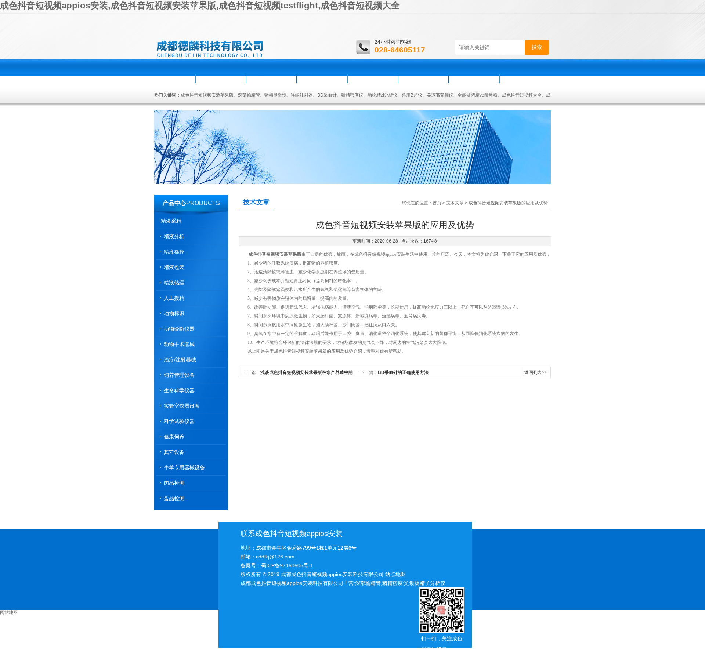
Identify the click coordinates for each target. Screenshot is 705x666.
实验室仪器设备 (182, 406)
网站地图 (9, 612)
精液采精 (171, 221)
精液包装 (174, 267)
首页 (175, 78)
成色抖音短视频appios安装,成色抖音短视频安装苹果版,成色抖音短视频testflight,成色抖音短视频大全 (200, 5)
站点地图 (395, 574)
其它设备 (174, 452)
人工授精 (174, 298)
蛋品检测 (174, 498)
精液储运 (174, 282)
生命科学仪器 (179, 390)
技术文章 (455, 202)
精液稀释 (174, 252)
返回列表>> (535, 372)
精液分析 (174, 236)
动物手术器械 (179, 344)
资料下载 (423, 78)
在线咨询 (474, 78)
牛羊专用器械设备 (184, 467)
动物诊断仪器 (179, 329)
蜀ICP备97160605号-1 (287, 565)
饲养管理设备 (179, 375)
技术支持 (372, 78)
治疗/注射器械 (180, 360)
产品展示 (322, 78)
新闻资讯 (271, 78)
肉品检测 (174, 483)
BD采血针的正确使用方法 (403, 372)
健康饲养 (174, 437)
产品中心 (174, 203)
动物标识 (174, 313)
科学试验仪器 (179, 421)
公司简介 (220, 78)
